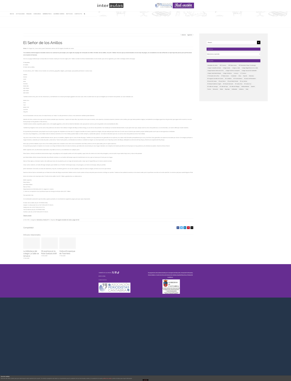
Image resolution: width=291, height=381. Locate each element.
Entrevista (251, 76)
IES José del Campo (212, 81)
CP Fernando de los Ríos (213, 76)
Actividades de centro (212, 65)
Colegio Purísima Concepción (233, 70)
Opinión (253, 86)
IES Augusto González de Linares (64, 220)
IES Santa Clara (238, 84)
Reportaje (227, 89)
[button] (84, 13)
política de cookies (107, 378)
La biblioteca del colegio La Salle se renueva (31, 253)
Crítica (239, 76)
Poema (209, 89)
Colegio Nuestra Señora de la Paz (215, 70)
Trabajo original (27, 215)
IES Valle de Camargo (212, 86)
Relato (221, 89)
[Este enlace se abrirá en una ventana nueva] (171, 286)
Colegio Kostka (226, 68)
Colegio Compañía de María (214, 68)
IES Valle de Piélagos (235, 86)
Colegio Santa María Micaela (214, 73)
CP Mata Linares (225, 76)
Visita (247, 89)
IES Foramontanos (237, 78)
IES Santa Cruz (247, 84)
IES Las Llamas (243, 81)
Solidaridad (234, 89)
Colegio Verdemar (227, 73)
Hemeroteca (40, 220)
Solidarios (241, 89)
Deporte (245, 76)
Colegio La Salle (236, 68)
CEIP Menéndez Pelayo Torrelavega (247, 65)
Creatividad (233, 76)
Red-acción (215, 89)
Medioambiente (245, 86)
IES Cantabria (228, 78)
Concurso (236, 73)
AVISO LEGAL (102, 276)
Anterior (184, 35)
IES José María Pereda (233, 81)
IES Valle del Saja (224, 86)
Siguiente (189, 35)
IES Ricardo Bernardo (228, 84)
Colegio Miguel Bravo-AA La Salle (250, 68)
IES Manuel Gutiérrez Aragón (214, 84)
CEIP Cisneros (223, 65)
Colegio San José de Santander (249, 70)
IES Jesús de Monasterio (250, 78)
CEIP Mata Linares (232, 65)
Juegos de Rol (75, 220)
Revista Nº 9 (46, 220)
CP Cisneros (243, 73)
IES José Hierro (222, 81)
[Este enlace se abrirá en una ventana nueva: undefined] (164, 5)
